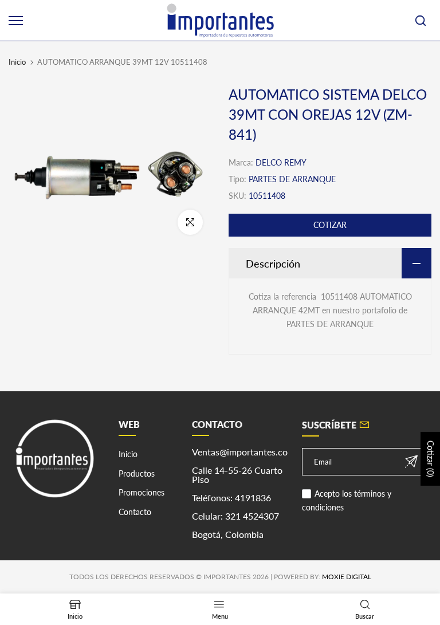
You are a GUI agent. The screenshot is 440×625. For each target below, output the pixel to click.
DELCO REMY (281, 162)
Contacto (135, 512)
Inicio (17, 61)
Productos (137, 473)
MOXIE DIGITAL (346, 576)
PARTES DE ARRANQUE (292, 179)
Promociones (141, 492)
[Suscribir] (411, 461)
